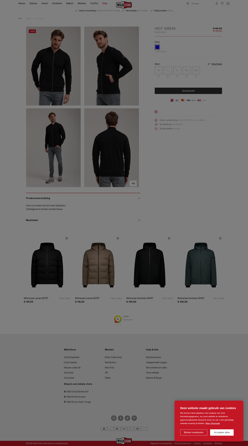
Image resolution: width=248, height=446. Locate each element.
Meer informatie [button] (213, 423)
